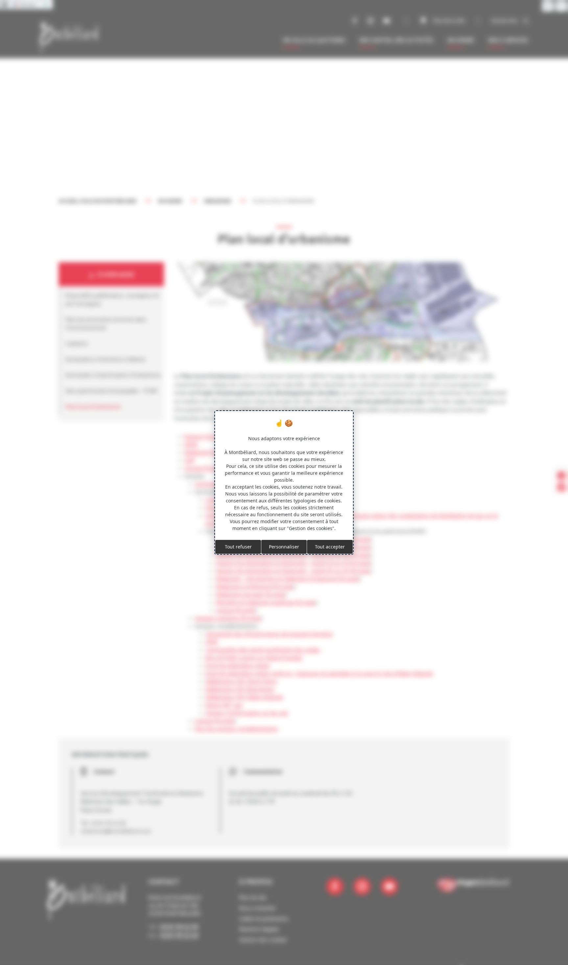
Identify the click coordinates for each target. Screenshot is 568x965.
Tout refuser (238, 547)
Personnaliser (284, 547)
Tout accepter (330, 547)
